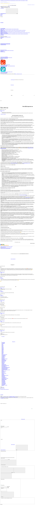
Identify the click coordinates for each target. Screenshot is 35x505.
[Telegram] (2, 244)
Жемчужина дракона (12, 396)
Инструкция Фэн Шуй (3, 148)
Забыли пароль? (13, 444)
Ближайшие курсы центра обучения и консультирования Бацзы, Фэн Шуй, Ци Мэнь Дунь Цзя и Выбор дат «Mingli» (14, 0)
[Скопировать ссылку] (7, 100)
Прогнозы (13, 79)
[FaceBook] (5, 408)
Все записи (3, 336)
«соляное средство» (27, 197)
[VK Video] (22, 403)
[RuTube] (12, 403)
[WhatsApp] (3, 244)
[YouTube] (16, 408)
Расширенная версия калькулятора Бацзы (5, 43)
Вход (17, 13)
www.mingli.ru (2, 398)
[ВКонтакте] (0, 244)
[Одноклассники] (1, 244)
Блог (11, 79)
